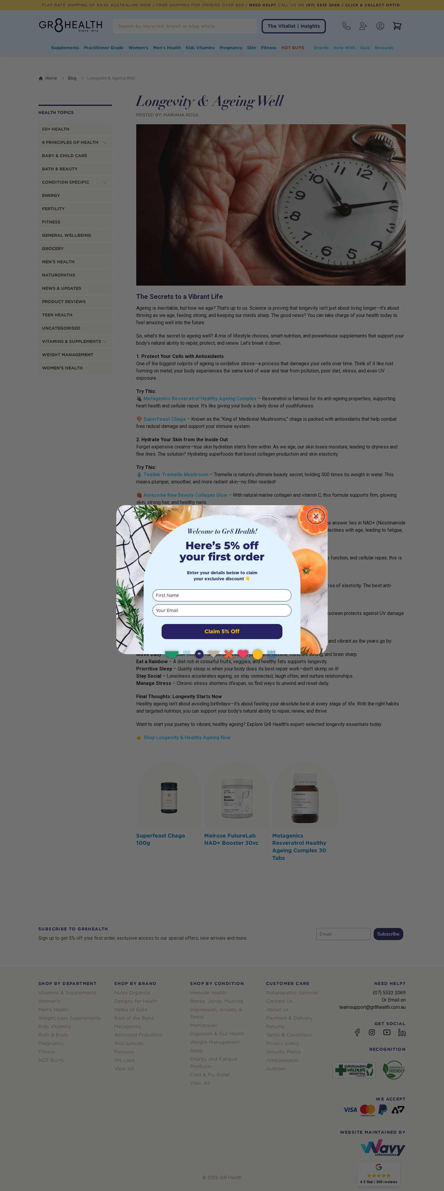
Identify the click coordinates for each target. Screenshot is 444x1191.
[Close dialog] (316, 516)
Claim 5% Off (222, 631)
